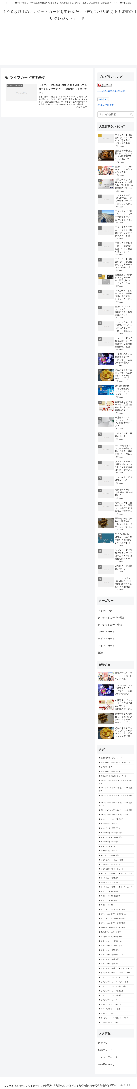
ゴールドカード (106, 631)
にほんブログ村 (105, 105)
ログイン (103, 1043)
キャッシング (105, 610)
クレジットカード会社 (110, 624)
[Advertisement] (68, 46)
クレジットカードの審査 (111, 617)
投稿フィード (105, 1050)
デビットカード (106, 638)
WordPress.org (106, 1064)
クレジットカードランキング (111, 90)
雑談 (100, 652)
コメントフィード (107, 1057)
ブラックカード (106, 645)
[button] (131, 114)
